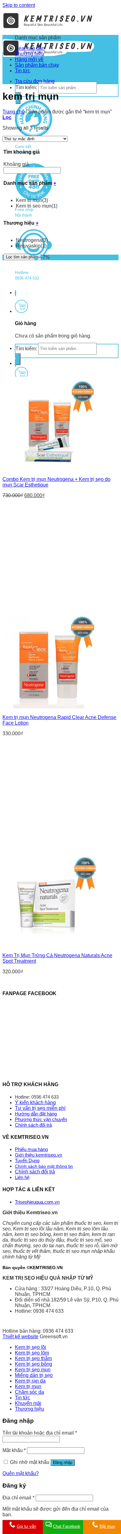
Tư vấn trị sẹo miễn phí (40, 1108)
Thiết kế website (20, 1336)
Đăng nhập (62, 1462)
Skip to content (18, 5)
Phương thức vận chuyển (41, 1119)
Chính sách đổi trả (33, 1125)
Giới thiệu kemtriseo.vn (38, 1155)
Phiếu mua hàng (31, 1149)
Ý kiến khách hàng (35, 1102)
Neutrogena (32, 240)
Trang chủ (13, 111)
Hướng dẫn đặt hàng (36, 1113)
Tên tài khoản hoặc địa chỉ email (39, 1433)
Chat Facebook (66, 1526)
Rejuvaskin (31, 245)
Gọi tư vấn (26, 1526)
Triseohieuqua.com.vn (37, 1202)
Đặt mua (107, 1526)
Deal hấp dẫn (30, 48)
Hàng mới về (29, 59)
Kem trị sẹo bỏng (33, 1364)
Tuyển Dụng (27, 1160)
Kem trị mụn (32, 200)
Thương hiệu (29, 53)
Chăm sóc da (29, 1392)
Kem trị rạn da (30, 1380)
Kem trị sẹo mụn (36, 206)
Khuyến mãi (28, 1403)
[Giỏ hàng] (21, 311)
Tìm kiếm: (26, 87)
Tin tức (22, 70)
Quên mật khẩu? (20, 1473)
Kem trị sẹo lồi (30, 1347)
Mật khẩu (14, 1450)
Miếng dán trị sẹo (34, 1375)
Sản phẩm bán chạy (37, 65)
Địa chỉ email (18, 1497)
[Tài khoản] (15, 363)
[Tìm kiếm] (18, 359)
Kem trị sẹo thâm (33, 1358)
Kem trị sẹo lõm (32, 1352)
